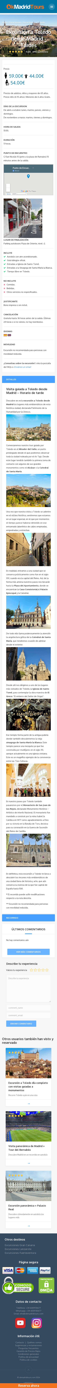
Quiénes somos (34, 1342)
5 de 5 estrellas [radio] (47, 970)
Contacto (19, 1342)
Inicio (4, 22)
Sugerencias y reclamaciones (28, 1345)
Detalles (11, 379)
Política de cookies (28, 1360)
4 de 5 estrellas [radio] (43, 970)
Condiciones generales (28, 1354)
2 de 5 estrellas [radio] (35, 970)
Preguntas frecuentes (28, 1348)
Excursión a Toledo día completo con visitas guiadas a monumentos (28, 1086)
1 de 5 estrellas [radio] (31, 970)
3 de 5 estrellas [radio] (39, 970)
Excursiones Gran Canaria (20, 1245)
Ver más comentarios (28, 952)
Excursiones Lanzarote (18, 1248)
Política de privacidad (28, 1357)
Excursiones (15, 22)
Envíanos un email (22, 367)
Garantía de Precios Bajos (28, 1351)
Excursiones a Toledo (34, 22)
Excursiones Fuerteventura (20, 1252)
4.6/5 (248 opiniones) (37, 51)
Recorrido (12, 918)
